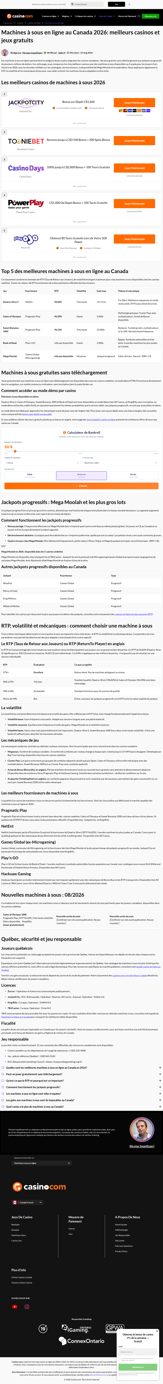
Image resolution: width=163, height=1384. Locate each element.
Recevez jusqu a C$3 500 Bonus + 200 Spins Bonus (78, 139)
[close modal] (157, 1331)
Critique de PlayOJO (134, 247)
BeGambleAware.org (99, 1375)
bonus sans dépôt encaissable (37, 414)
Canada (20, 23)
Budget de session (13, 442)
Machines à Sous (18, 1235)
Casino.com (7, 23)
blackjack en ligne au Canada (15, 1016)
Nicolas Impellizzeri (33, 52)
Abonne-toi (150, 16)
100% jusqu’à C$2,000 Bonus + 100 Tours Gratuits (78, 167)
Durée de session (12, 458)
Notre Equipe (121, 1224)
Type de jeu (88, 458)
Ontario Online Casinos (21, 1282)
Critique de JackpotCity (134, 115)
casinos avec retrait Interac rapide (129, 975)
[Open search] (138, 16)
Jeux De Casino (21, 1217)
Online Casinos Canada (21, 1277)
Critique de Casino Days (134, 176)
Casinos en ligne (34, 23)
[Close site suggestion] (129, 4)
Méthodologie (121, 1230)
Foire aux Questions (124, 1246)
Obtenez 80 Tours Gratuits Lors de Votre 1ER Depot (78, 240)
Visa (70, 1234)
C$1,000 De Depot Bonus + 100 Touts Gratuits (78, 202)
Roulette (15, 1230)
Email (121, 1347)
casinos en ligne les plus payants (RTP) (134, 614)
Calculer (83, 486)
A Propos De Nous (127, 1217)
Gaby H (61, 52)
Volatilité (9, 469)
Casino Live (16, 1240)
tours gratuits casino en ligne (101, 419)
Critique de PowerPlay (134, 211)
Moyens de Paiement (76, 1219)
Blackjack (15, 1224)
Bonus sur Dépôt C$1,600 (78, 102)
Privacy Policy (121, 1251)
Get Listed (119, 1240)
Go (116, 4)
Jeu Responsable (122, 1235)
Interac (72, 1228)
